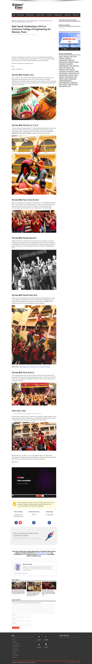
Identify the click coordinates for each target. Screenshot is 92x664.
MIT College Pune (70, 71)
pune (78, 73)
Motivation (76, 71)
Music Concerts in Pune (63, 73)
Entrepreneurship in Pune (63, 65)
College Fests (71, 62)
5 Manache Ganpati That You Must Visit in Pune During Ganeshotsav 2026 (33, 594)
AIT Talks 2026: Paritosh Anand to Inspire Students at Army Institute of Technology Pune (48, 592)
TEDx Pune (65, 84)
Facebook (37, 553)
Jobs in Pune (15, 648)
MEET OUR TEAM (20, 15)
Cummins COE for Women (31, 20)
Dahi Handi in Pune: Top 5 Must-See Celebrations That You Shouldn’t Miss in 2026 (18, 592)
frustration (61, 67)
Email (13, 618)
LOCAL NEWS (49, 15)
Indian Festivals (62, 69)
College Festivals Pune (63, 62)
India (72, 67)
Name (13, 614)
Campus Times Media (30, 662)
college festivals (71, 60)
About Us (14, 641)
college (75, 56)
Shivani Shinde (18, 34)
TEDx (60, 84)
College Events (68, 58)
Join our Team (67, 15)
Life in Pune (72, 69)
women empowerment (63, 86)
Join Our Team (15, 643)
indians (67, 69)
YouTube (25, 554)
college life (76, 62)
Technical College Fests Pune (64, 82)
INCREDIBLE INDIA (58, 15)
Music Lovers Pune (72, 73)
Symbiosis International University (65, 80)
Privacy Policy (15, 655)
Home (14, 15)
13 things (61, 56)
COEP (71, 56)
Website (13, 623)
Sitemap (14, 652)
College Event (61, 58)
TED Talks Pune (74, 82)
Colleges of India (40, 15)
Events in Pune (76, 65)
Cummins (29, 455)
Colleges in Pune (21, 20)
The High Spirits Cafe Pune (73, 84)
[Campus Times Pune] (18, 9)
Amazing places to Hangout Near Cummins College (35, 367)
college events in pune (63, 60)
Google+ (43, 553)
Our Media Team (15, 650)
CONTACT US (75, 15)
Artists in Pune (66, 56)
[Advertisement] (34, 46)
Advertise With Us (16, 645)
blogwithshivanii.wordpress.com (20, 573)
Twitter (48, 553)
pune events (71, 75)
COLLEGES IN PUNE (29, 15)
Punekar (76, 75)
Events (71, 65)
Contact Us (14, 657)
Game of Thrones (67, 67)
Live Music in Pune (62, 71)
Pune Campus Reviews (63, 75)
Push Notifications (42, 554)
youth (69, 86)
